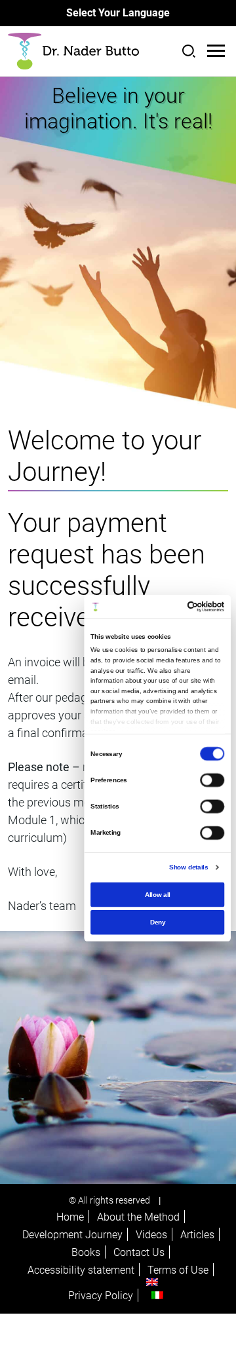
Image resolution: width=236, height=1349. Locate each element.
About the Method (138, 1217)
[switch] (212, 779)
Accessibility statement (81, 1270)
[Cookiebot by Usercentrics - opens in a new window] (189, 606)
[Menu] (216, 51)
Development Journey (72, 1234)
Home (70, 1217)
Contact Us (139, 1252)
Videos (151, 1234)
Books (85, 1252)
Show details (188, 867)
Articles (197, 1234)
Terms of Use (178, 1270)
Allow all (157, 894)
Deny (157, 921)
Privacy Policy (100, 1295)
